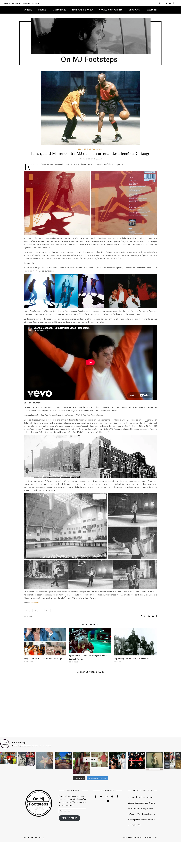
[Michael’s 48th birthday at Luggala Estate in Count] (8, 758)
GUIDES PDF (152, 10)
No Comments (96, 158)
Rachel (29, 616)
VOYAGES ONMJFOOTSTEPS (110, 10)
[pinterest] (170, 3)
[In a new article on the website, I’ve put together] (172, 760)
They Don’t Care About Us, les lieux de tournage (43, 658)
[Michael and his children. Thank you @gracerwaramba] (81, 763)
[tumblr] (173, 3)
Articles (26, 3)
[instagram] (160, 3)
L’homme (42, 10)
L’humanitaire (59, 10)
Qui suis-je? (16, 3)
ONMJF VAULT (134, 10)
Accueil (7, 3)
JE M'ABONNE (69, 818)
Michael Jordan (58, 611)
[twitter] (166, 3)
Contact (35, 3)
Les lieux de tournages (90, 149)
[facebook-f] (163, 3)
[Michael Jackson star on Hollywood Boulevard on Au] (44, 760)
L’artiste (28, 10)
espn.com (35, 602)
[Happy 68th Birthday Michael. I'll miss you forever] (26, 759)
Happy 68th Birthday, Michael (140, 797)
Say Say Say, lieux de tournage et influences (131, 658)
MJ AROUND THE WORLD (82, 10)
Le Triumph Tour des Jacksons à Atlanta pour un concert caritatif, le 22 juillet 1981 (141, 819)
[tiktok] (176, 3)
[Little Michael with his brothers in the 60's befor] (99, 759)
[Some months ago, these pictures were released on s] (136, 760)
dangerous (38, 611)
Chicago (28, 611)
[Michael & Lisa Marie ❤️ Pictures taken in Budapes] (117, 760)
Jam (47, 611)
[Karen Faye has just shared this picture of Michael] (154, 761)
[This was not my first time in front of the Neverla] (63, 760)
